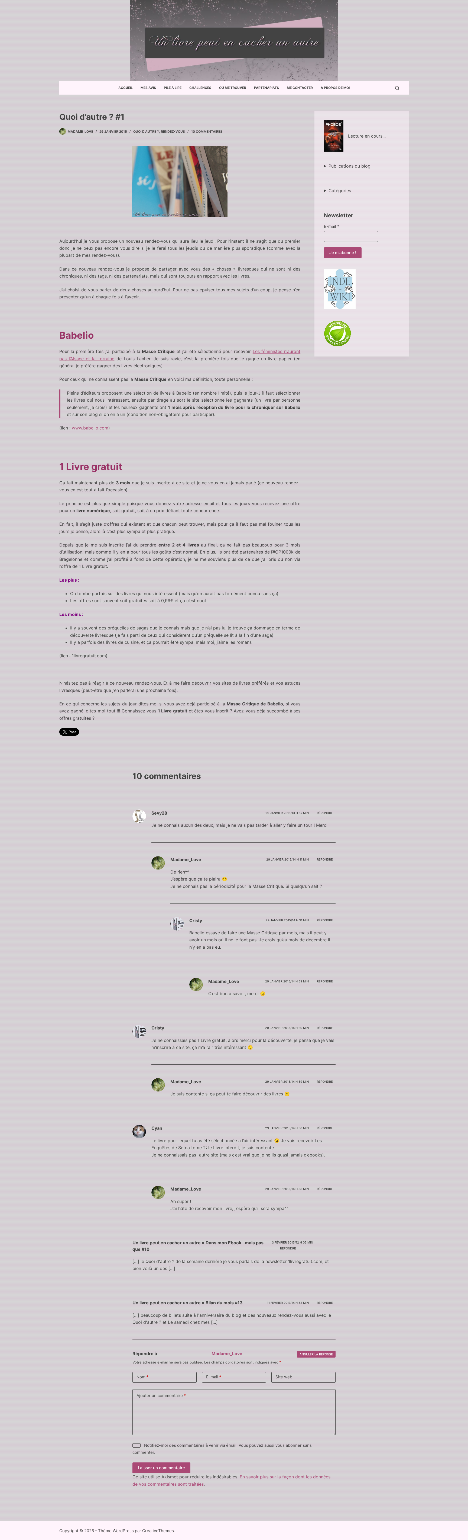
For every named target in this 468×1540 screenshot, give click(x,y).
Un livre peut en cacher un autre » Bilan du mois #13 (187, 1302)
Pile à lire (172, 88)
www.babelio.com (90, 428)
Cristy (195, 920)
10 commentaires (206, 131)
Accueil (125, 88)
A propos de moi (335, 88)
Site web (283, 1376)
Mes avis (148, 88)
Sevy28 (159, 813)
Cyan (156, 1128)
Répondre (325, 813)
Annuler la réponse (316, 1354)
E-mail (331, 226)
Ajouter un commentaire (161, 1395)
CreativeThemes (158, 1530)
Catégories (340, 190)
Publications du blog (349, 166)
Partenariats (266, 88)
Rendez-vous (173, 131)
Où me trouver (232, 88)
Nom (142, 1376)
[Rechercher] (397, 88)
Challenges (200, 88)
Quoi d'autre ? (146, 131)
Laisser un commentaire (161, 1467)
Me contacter (300, 88)
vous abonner (288, 1445)
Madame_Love (227, 1353)
